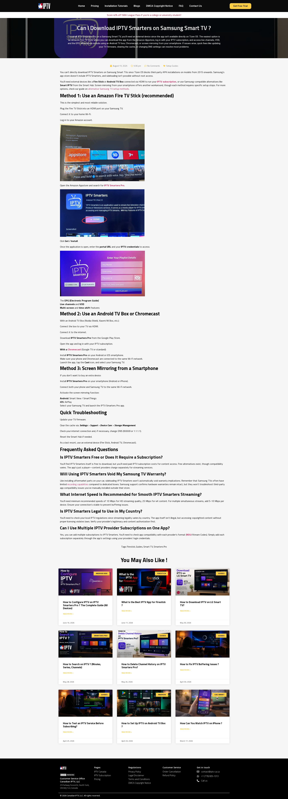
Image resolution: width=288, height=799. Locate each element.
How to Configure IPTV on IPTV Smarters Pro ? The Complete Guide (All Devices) (85, 605)
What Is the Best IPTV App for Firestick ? (144, 603)
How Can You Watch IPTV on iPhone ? (201, 723)
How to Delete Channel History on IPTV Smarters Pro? (144, 665)
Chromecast (74, 349)
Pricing (95, 5)
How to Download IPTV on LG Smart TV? (200, 603)
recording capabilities (77, 484)
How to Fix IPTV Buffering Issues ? (199, 664)
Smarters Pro (160, 546)
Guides (139, 546)
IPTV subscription (166, 81)
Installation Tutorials (116, 5)
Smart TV (148, 546)
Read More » (68, 614)
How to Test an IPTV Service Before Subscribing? (83, 724)
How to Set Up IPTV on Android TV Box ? (143, 724)
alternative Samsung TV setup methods (108, 89)
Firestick (131, 546)
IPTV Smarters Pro (114, 185)
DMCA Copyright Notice (159, 5)
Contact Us (195, 5)
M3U (188, 534)
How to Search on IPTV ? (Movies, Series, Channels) (82, 665)
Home (81, 5)
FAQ (181, 5)
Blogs (137, 5)
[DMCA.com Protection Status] (75, 774)
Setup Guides (172, 65)
